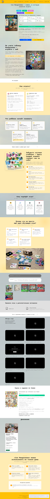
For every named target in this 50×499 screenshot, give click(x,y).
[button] (45, 1)
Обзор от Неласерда (9, 321)
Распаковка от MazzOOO (10, 320)
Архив (34, 1)
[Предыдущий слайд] (6, 399)
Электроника (27, 1)
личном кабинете (37, 408)
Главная (15, 1)
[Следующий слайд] (16, 399)
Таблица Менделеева (32, 307)
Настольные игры (20, 1)
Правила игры (11, 308)
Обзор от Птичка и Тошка (10, 323)
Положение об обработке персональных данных (25, 495)
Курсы (31, 1)
